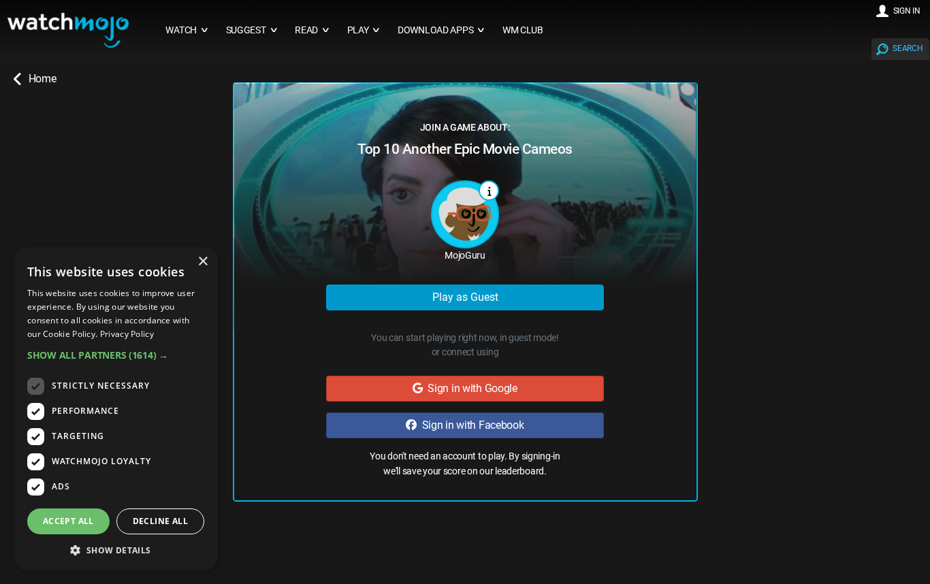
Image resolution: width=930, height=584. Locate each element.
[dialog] (116, 408)
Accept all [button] (68, 521)
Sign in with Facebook (470, 425)
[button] (115, 355)
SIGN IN (906, 11)
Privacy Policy (127, 334)
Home (43, 78)
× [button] (202, 262)
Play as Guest (465, 297)
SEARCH (908, 48)
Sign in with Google (470, 388)
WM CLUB (522, 30)
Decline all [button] (160, 521)
